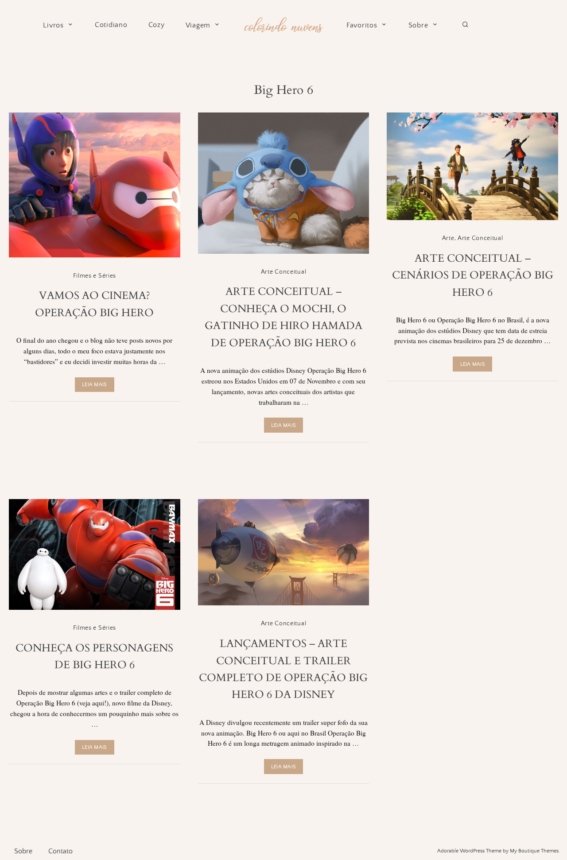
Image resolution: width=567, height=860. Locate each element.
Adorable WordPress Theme (469, 851)
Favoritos (361, 25)
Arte (448, 238)
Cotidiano (111, 25)
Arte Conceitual (284, 271)
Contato (60, 851)
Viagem (198, 25)
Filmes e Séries (95, 275)
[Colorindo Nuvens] (283, 23)
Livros (53, 25)
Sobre (418, 25)
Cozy (156, 25)
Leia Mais (94, 384)
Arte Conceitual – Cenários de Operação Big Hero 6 (472, 275)
